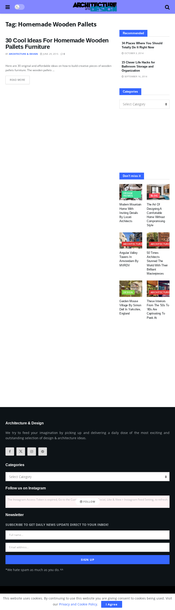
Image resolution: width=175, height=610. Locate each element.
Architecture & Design (23, 53)
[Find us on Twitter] (20, 451)
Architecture (132, 244)
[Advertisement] (144, 141)
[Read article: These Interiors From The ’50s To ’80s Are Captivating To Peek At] (158, 288)
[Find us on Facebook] (9, 451)
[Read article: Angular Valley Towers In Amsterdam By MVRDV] (130, 240)
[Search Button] (167, 7)
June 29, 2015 (50, 53)
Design (128, 292)
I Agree (112, 604)
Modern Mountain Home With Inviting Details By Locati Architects (130, 213)
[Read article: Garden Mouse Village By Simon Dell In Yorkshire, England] (130, 288)
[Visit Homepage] (95, 6)
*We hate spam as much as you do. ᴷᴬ (34, 570)
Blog (154, 195)
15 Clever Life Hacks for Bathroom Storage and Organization (138, 66)
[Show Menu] (7, 7)
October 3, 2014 (134, 53)
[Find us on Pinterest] (42, 451)
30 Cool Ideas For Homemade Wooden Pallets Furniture (57, 43)
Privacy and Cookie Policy (78, 604)
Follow (88, 501)
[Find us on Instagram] (31, 451)
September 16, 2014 (135, 76)
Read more (20, 78)
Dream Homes (128, 194)
